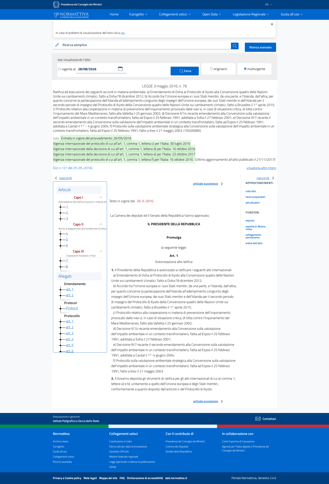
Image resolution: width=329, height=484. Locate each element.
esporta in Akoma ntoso (255, 227)
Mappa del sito (108, 478)
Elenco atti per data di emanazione (128, 446)
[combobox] (146, 45)
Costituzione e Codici (120, 441)
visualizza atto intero (261, 167)
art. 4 (69, 339)
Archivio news (60, 441)
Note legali (90, 478)
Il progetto (58, 446)
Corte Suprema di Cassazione (238, 441)
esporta (250, 220)
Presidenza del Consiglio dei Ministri (185, 441)
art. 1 (69, 289)
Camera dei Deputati (177, 446)
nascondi (65, 178)
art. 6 (69, 350)
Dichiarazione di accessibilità (145, 478)
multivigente (256, 68)
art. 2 (69, 295)
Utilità (112, 467)
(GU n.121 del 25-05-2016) (72, 167)
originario (220, 68)
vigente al (69, 69)
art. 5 (69, 344)
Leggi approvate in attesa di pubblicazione (132, 462)
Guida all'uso (60, 451)
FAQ (122, 478)
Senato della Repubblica (179, 451)
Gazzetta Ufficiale (119, 451)
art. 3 (69, 333)
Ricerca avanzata (260, 47)
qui (123, 32)
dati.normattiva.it (176, 478)
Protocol (72, 308)
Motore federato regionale (123, 456)
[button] (120, 68)
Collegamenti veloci (63, 456)
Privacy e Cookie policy (67, 478)
